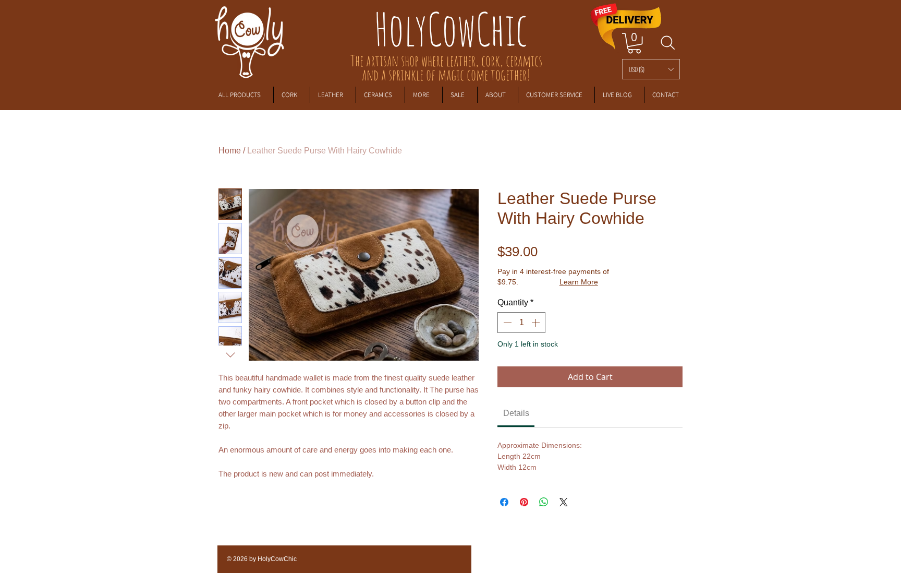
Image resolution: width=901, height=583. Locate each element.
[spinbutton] (521, 322)
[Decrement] (506, 322)
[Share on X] (563, 502)
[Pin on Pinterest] (524, 502)
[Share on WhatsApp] (544, 502)
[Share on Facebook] (504, 502)
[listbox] (651, 69)
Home (229, 150)
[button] (651, 69)
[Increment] (536, 322)
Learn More (578, 282)
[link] (634, 43)
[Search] (667, 43)
